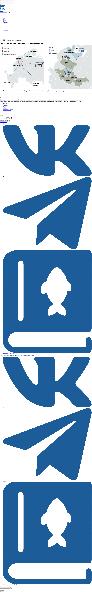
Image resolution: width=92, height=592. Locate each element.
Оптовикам (5, 15)
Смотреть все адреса (4, 121)
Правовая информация (7, 110)
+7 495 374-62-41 (3, 12)
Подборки (4, 20)
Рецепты (4, 21)
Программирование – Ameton (28, 355)
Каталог (4, 18)
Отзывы (4, 23)
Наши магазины (5, 14)
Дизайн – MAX (19, 355)
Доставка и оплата (6, 13)
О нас (4, 19)
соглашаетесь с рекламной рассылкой (68, 112)
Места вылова (5, 22)
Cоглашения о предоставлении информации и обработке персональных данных (45, 112)
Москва (1, 11)
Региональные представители (8, 16)
